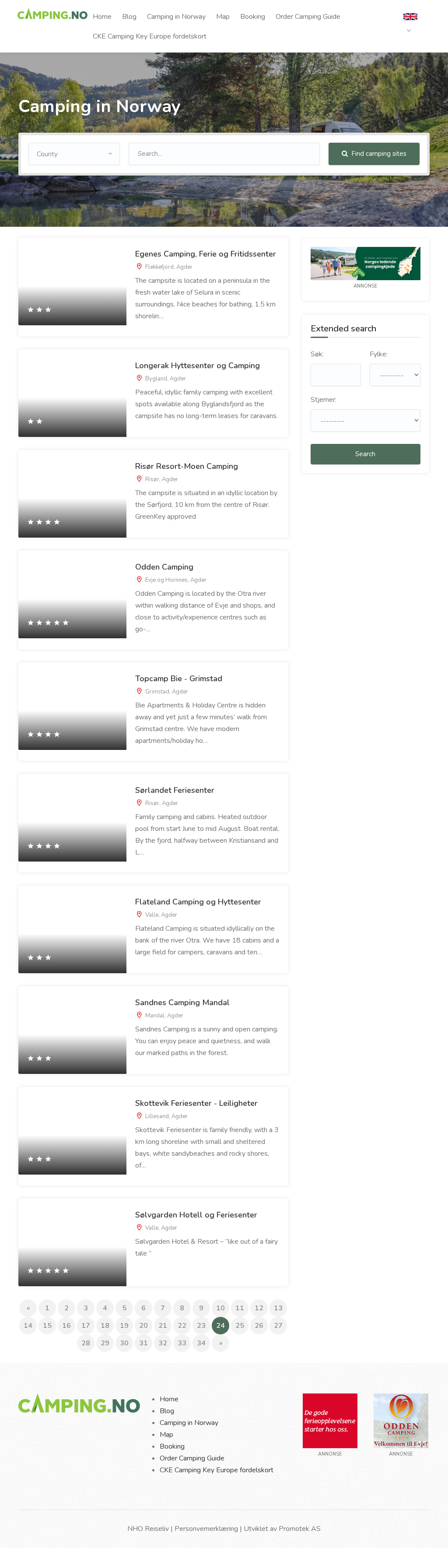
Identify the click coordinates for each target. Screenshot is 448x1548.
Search (365, 454)
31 (143, 1343)
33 (182, 1343)
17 (85, 1325)
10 (220, 1308)
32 (162, 1343)
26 (259, 1325)
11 (239, 1308)
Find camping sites (378, 153)
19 (124, 1325)
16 (66, 1325)
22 (182, 1325)
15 (47, 1325)
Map (223, 16)
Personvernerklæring (206, 1529)
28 (85, 1343)
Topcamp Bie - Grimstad (178, 678)
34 (201, 1343)
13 (278, 1308)
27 (278, 1325)
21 (162, 1325)
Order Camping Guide (308, 16)
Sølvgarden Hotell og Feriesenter (196, 1215)
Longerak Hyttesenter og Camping (197, 365)
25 (239, 1325)
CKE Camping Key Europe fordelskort (149, 36)
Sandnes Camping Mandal (182, 1002)
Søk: (317, 354)
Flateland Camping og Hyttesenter (198, 902)
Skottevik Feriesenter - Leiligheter (196, 1103)
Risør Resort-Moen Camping (186, 466)
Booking (252, 16)
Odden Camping (164, 567)
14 (28, 1325)
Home (102, 16)
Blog (129, 16)
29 (105, 1343)
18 (105, 1325)
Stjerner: (323, 400)
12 (259, 1308)
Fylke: (379, 354)
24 (222, 1325)
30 (124, 1343)
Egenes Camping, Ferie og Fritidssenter (205, 254)
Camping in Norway (176, 16)
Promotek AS (300, 1529)
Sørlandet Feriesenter (174, 790)
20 (143, 1325)
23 (201, 1325)
